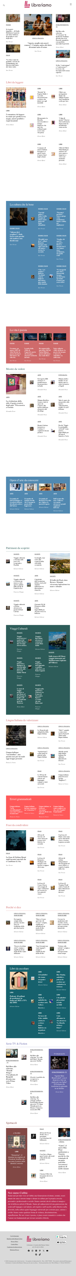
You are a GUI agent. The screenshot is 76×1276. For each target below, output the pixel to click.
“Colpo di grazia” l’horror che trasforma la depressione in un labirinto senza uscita (64, 122)
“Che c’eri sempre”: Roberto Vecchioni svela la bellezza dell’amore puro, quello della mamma (42, 277)
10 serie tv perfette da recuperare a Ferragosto (37, 1079)
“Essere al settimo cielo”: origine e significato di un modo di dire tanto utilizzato (20, 949)
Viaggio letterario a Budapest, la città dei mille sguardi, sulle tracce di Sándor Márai (21, 667)
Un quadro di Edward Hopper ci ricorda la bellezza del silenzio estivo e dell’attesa (16, 502)
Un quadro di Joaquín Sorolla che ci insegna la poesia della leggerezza (29, 502)
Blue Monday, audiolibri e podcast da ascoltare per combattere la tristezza (61, 981)
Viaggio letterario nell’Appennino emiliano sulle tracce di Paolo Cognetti (40, 666)
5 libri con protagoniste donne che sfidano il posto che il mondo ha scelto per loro (64, 96)
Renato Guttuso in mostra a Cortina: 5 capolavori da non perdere (43, 428)
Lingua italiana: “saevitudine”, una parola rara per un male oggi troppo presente (15, 755)
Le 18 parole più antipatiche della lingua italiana (43, 732)
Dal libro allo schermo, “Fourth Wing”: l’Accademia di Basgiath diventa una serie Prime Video (12, 1074)
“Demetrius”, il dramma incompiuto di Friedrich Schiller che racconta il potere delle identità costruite (16, 1159)
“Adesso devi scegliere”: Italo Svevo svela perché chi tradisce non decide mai (17, 236)
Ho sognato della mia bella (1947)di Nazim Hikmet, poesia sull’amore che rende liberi (45, 352)
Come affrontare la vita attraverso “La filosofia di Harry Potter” (61, 1022)
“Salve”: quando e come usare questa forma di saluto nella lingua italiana (63, 733)
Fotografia (62, 375)
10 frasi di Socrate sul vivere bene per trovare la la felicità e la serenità (43, 839)
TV (57, 27)
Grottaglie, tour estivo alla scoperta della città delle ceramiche (40, 561)
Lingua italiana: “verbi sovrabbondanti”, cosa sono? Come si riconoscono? (16, 809)
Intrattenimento (62, 25)
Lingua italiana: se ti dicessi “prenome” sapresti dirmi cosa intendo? (45, 809)
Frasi (8, 55)
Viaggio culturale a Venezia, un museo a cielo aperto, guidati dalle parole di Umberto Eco (19, 583)
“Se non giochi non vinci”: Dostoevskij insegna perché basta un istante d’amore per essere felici (61, 276)
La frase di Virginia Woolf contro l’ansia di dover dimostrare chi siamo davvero (64, 887)
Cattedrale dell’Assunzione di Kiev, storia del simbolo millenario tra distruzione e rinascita (40, 584)
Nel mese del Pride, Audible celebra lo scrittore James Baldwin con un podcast (43, 1023)
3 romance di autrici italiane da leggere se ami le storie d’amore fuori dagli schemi (42, 152)
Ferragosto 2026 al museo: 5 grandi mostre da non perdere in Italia (43, 382)
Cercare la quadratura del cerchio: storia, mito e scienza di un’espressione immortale (63, 923)
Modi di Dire (18, 915)
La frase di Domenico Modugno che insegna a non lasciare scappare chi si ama (43, 862)
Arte (8, 397)
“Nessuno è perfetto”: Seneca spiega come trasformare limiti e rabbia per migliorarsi (61, 219)
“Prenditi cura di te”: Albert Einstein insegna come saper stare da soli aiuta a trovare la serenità (43, 245)
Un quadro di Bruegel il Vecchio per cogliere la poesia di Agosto (45, 501)
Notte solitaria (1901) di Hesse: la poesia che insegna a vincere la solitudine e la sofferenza (59, 353)
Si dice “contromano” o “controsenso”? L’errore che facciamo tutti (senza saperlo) (63, 68)
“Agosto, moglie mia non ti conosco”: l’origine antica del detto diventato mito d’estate (38, 45)
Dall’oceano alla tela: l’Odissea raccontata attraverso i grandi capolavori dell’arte (59, 503)
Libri (8, 111)
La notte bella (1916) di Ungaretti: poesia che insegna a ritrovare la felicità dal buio (30, 353)
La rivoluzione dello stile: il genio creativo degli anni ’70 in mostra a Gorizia (15, 404)
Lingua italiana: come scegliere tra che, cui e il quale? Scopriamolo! (59, 809)
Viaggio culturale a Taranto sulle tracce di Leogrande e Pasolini (19, 561)
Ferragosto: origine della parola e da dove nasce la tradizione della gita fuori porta (19, 923)
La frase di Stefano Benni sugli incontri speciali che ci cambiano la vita (16, 859)
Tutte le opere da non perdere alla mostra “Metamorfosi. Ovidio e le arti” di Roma (64, 404)
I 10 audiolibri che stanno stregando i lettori (43, 978)
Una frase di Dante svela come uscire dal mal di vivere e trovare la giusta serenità (64, 838)
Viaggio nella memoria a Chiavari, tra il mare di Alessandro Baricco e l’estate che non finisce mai (39, 696)
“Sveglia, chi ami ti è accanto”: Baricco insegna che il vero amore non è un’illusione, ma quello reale (61, 247)
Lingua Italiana (38, 38)
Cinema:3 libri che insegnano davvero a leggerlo (46, 1175)
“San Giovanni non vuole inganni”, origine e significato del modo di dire (42, 949)
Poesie (8, 25)
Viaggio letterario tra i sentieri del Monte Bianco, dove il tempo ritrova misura (22, 641)
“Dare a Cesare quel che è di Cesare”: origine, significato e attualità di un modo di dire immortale (41, 924)
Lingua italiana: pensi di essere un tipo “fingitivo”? (63, 777)
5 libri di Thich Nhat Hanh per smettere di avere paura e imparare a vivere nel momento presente (64, 154)
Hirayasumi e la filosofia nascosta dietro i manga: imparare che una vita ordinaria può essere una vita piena (42, 125)
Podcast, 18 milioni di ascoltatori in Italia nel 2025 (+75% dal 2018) (18, 999)
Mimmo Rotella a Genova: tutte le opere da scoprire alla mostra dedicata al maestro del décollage (43, 405)
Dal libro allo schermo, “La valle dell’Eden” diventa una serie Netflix (36, 1058)
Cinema (61, 1142)
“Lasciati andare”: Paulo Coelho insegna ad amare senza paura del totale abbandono (42, 219)
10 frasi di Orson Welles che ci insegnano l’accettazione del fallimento (45, 1136)
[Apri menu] (70, 4)
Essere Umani (14, 228)
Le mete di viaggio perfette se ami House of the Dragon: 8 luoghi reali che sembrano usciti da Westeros (21, 696)
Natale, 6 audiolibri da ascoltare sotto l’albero (43, 1001)
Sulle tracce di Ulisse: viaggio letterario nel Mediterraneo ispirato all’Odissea (57, 659)
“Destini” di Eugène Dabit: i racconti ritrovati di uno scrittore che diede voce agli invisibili (42, 97)
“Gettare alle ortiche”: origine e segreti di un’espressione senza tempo (64, 949)
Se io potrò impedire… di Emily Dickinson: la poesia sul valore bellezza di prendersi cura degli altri (13, 33)
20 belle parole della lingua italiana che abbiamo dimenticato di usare (63, 756)
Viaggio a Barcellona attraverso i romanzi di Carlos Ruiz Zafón (39, 641)
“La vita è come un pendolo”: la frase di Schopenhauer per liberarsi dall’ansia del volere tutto (12, 63)
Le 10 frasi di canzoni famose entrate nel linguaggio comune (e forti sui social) (43, 779)
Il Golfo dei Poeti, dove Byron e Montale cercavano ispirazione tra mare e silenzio (60, 583)
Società (16, 554)
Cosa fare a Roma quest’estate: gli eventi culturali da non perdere (47, 1156)
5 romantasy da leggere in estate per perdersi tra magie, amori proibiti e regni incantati (16, 117)
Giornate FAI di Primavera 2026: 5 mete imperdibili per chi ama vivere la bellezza (40, 608)
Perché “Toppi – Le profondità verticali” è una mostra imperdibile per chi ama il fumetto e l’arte (63, 430)
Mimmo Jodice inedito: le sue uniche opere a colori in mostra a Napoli (63, 382)
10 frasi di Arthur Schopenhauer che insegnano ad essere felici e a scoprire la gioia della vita (64, 863)
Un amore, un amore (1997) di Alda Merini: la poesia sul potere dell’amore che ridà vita (15, 353)
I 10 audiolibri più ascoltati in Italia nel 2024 (61, 1001)
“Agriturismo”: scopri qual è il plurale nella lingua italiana (43, 754)
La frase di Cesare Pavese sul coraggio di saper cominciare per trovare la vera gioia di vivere (43, 888)
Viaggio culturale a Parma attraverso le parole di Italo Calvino (19, 607)
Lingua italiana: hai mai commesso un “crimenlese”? (30, 808)
